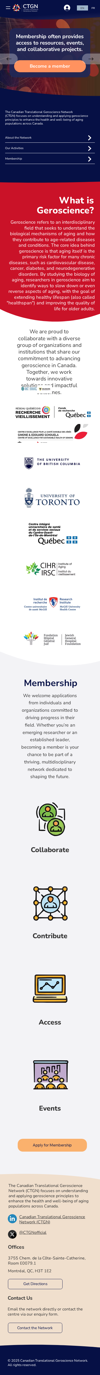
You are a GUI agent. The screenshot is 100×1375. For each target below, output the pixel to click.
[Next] (91, 59)
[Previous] (9, 59)
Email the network (25, 1309)
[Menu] (6, 7)
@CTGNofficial (32, 1232)
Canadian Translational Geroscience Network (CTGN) (52, 1219)
